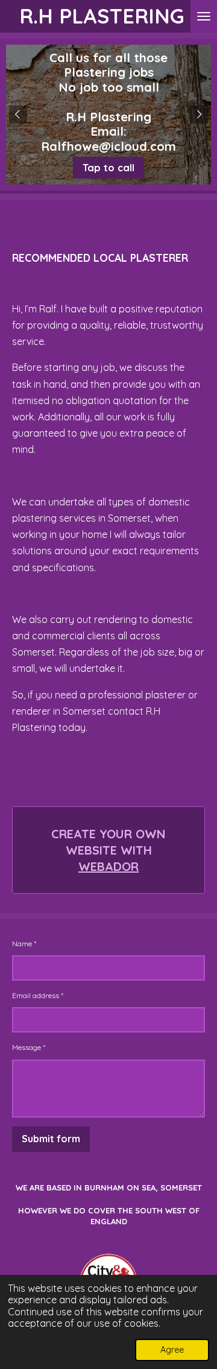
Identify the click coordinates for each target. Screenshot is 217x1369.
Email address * (37, 995)
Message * (28, 1047)
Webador (108, 866)
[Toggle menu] (203, 16)
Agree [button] (172, 1349)
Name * (24, 943)
